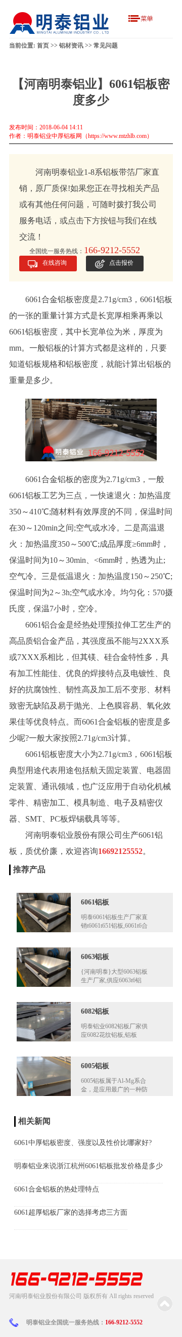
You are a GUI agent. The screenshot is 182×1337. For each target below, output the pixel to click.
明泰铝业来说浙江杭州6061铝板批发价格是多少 (88, 1166)
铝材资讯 (71, 45)
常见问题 (106, 45)
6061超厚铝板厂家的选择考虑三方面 (70, 1212)
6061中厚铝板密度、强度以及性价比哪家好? (83, 1143)
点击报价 (121, 262)
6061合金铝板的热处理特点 (56, 1189)
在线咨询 (54, 262)
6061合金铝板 (49, 479)
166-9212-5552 (124, 1322)
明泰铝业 (57, 835)
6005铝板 (95, 1066)
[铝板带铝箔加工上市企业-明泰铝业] (59, 23)
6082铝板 (95, 1011)
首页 (43, 45)
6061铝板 (95, 902)
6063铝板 (95, 957)
